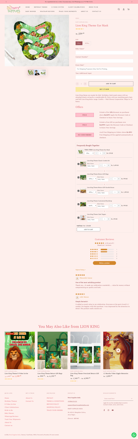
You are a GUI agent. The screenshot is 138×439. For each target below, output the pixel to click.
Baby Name (90, 163)
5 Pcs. (79, 43)
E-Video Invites (10, 404)
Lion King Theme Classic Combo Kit (98, 160)
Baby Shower (9, 413)
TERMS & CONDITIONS (55, 401)
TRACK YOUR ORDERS (55, 410)
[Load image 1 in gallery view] (31, 72)
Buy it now (104, 89)
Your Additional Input (84, 73)
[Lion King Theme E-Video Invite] (20, 350)
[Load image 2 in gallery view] (37, 72)
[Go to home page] (13, 9)
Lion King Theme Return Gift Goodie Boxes (100, 187)
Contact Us (30, 401)
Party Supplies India (82, 22)
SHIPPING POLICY (53, 407)
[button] (118, 9)
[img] (80, 275)
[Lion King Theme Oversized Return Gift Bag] (85, 350)
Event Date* (80, 65)
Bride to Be (9, 410)
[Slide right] (131, 2)
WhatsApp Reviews (11, 416)
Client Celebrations (12, 407)
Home (77, 18)
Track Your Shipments (13, 419)
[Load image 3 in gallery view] (43, 72)
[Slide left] (6, 2)
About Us (8, 422)
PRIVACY (50, 398)
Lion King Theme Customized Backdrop (99, 201)
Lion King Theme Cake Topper (96, 214)
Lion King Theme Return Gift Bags (98, 174)
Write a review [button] (104, 263)
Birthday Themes (11, 401)
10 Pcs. (88, 43)
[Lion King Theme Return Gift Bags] (53, 350)
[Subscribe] (132, 398)
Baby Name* (80, 49)
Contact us (8, 425)
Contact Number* (82, 57)
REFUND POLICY (53, 404)
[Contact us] (133, 434)
